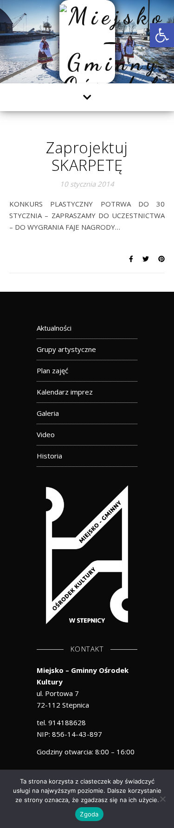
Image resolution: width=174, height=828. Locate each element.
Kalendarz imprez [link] (65, 391)
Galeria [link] (48, 413)
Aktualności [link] (54, 327)
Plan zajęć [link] (52, 370)
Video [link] (46, 434)
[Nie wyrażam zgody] (162, 798)
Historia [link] (49, 455)
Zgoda (89, 814)
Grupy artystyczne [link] (66, 349)
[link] (162, 35)
